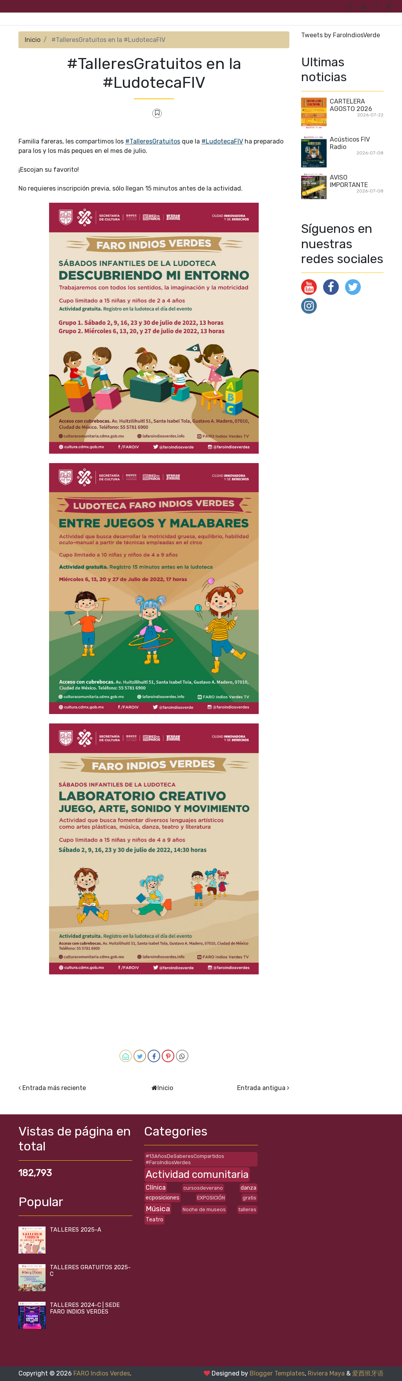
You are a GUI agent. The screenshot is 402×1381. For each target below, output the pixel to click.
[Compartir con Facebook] (154, 1056)
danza (248, 1188)
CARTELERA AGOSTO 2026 (351, 105)
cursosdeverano (203, 1188)
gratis (249, 1198)
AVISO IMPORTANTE (349, 181)
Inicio (32, 40)
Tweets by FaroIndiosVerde (340, 35)
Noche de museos (204, 1209)
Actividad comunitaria (197, 1174)
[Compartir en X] (139, 1056)
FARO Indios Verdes (101, 1373)
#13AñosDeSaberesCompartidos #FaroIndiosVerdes (185, 1159)
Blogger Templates (277, 1373)
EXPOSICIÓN (211, 1198)
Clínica (156, 1187)
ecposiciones (162, 1197)
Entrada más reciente (54, 1088)
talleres (247, 1209)
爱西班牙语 (368, 1373)
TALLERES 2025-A (75, 1230)
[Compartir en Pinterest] (168, 1056)
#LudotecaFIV (222, 141)
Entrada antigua (261, 1088)
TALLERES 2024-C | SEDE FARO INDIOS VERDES (85, 1308)
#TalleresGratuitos (152, 141)
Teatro (154, 1219)
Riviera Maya (326, 1373)
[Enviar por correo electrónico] (125, 1056)
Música (158, 1208)
